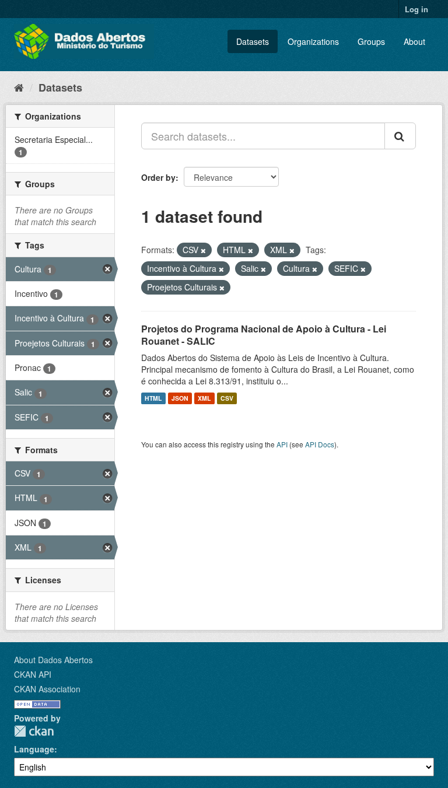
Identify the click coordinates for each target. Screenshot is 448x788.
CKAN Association (47, 689)
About (414, 41)
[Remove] (203, 250)
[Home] (19, 86)
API (282, 444)
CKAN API (32, 674)
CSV (226, 398)
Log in (416, 9)
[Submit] (400, 135)
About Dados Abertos (53, 660)
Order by (158, 177)
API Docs (319, 444)
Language (34, 749)
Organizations (313, 41)
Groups (371, 41)
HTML (153, 398)
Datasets (252, 41)
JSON (180, 398)
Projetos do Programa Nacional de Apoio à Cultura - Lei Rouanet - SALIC (263, 335)
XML (204, 398)
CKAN (34, 731)
